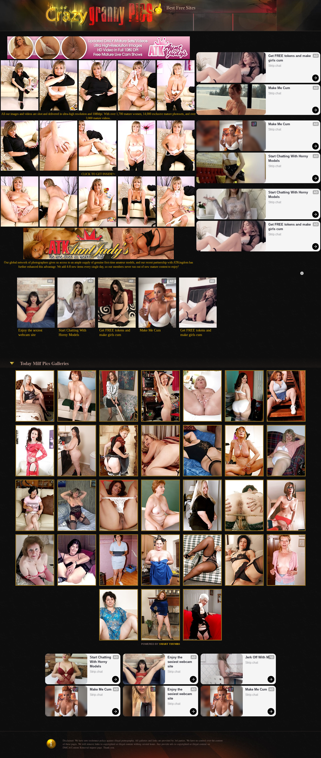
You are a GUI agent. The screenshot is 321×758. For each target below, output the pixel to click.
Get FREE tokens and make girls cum (290, 58)
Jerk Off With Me (258, 657)
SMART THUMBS (169, 644)
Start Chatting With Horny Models (288, 158)
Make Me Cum (279, 88)
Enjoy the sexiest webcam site (30, 332)
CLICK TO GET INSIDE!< (98, 174)
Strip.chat (274, 65)
